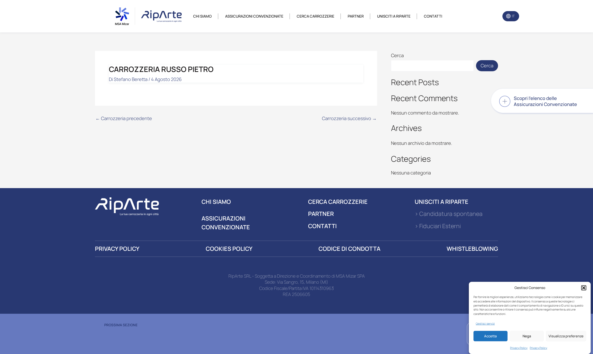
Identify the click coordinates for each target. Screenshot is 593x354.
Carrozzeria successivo (349, 118)
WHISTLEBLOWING (472, 249)
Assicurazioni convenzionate (254, 16)
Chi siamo (202, 16)
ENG (521, 16)
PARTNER (321, 214)
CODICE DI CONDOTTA (349, 249)
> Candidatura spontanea (449, 214)
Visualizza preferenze (566, 336)
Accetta (490, 336)
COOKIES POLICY (229, 249)
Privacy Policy (518, 348)
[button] (583, 288)
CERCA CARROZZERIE (338, 202)
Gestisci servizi (485, 323)
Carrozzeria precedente (123, 118)
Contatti (433, 16)
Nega (527, 336)
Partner (356, 16)
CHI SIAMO (216, 202)
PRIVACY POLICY (117, 249)
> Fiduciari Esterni (438, 226)
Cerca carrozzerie (315, 16)
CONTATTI (322, 226)
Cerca (397, 55)
